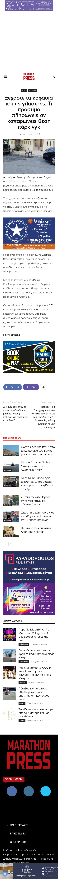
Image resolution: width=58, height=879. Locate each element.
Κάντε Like (12, 787)
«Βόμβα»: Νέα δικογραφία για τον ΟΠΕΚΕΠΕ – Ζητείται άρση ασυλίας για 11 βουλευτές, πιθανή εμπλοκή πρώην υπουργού (43, 417)
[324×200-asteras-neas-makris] (29, 233)
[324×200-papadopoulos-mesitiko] (29, 567)
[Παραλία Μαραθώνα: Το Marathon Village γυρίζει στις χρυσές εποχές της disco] (9, 634)
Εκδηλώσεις (23, 644)
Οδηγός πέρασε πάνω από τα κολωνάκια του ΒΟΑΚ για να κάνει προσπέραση (38, 451)
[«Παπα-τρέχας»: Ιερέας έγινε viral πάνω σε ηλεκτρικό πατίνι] (11, 500)
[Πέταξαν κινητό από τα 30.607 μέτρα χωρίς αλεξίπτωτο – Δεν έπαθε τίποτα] (9, 693)
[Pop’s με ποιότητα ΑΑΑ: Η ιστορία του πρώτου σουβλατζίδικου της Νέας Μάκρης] (9, 672)
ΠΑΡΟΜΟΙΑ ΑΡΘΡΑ (12, 438)
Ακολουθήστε (29, 787)
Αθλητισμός (23, 661)
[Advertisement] (29, 41)
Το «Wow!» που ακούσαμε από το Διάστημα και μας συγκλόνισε (36, 713)
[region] (29, 5)
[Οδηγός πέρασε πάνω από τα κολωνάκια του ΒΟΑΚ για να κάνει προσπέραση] (11, 450)
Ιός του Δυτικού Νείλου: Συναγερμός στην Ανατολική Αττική (36, 466)
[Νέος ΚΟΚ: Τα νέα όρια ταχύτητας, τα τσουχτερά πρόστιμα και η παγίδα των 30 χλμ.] (11, 481)
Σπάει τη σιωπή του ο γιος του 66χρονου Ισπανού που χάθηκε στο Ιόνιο (37, 516)
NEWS (24, 90)
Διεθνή (21, 703)
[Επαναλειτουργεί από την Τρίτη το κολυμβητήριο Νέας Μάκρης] (9, 655)
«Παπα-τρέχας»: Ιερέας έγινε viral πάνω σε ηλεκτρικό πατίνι (35, 501)
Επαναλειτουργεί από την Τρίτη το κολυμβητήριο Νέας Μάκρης (36, 654)
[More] (43, 387)
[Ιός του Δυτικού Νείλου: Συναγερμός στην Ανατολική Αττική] (11, 466)
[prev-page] (5, 544)
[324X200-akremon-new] (29, 599)
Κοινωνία (32, 90)
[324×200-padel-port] (29, 357)
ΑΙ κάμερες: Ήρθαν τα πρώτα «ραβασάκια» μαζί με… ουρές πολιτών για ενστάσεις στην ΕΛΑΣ (15, 413)
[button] (29, 5)
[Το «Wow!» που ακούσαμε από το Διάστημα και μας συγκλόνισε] (9, 714)
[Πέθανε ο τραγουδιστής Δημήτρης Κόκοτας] (11, 531)
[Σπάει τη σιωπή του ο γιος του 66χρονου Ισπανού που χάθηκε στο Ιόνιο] (11, 516)
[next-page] (10, 544)
